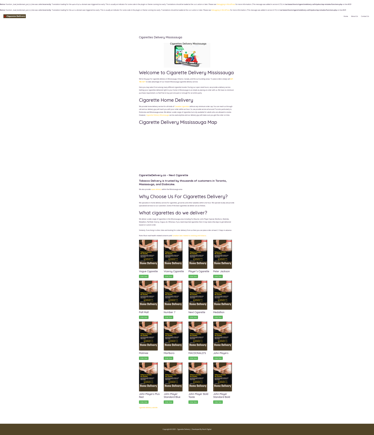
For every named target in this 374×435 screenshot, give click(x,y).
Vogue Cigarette (148, 271)
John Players (220, 353)
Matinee (143, 353)
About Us (354, 16)
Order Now (143, 276)
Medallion (218, 312)
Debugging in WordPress (226, 4)
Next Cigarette (196, 312)
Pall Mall (144, 312)
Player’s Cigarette (198, 271)
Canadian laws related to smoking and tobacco (189, 236)
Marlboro (169, 353)
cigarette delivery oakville (148, 407)
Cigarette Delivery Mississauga (157, 115)
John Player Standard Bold (221, 395)
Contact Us (365, 16)
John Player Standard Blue (172, 395)
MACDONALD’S (197, 353)
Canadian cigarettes (182, 106)
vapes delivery (156, 189)
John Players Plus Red (149, 395)
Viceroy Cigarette (174, 271)
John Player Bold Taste (198, 395)
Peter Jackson (221, 271)
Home (346, 16)
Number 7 (169, 312)
